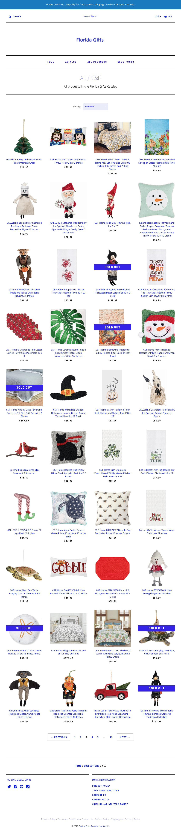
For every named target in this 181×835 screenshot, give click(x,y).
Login (86, 16)
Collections (92, 766)
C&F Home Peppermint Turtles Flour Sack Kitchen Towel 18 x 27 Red (68, 293)
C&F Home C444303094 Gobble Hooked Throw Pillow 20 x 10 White (68, 592)
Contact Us (99, 795)
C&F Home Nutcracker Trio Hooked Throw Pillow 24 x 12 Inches (68, 161)
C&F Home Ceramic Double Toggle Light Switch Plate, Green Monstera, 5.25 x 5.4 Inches (68, 353)
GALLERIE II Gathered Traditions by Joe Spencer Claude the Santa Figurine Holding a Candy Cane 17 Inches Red (68, 227)
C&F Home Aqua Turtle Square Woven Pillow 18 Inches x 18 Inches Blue (68, 533)
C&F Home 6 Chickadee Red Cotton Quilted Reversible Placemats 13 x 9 (24, 353)
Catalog (71, 62)
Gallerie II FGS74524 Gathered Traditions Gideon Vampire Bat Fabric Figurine (24, 714)
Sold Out (112, 267)
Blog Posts (126, 62)
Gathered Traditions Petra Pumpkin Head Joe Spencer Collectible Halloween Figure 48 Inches (68, 714)
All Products (97, 62)
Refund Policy (101, 799)
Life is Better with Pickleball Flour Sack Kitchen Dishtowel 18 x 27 (156, 471)
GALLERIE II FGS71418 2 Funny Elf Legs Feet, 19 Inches (24, 531)
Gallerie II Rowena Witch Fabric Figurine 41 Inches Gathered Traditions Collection (157, 714)
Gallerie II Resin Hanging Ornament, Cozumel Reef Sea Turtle (157, 652)
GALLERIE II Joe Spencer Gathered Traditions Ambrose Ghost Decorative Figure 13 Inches (24, 226)
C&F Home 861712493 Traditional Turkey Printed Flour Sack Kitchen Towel (112, 353)
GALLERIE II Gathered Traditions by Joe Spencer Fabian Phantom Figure (157, 413)
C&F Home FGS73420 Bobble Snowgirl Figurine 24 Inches (157, 592)
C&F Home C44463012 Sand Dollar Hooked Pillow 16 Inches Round (24, 652)
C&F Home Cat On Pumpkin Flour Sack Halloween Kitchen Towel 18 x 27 (113, 413)
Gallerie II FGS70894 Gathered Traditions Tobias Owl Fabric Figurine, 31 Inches (24, 293)
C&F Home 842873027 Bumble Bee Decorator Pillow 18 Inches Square (113, 531)
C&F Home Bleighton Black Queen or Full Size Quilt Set (68, 652)
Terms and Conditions (105, 790)
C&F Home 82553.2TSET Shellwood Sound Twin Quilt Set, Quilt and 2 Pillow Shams (112, 654)
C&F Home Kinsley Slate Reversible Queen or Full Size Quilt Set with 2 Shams (24, 413)
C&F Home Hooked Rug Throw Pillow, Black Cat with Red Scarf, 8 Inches (68, 473)
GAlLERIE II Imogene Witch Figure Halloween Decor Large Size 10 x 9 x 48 (112, 293)
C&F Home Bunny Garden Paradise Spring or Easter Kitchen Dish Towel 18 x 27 (156, 163)
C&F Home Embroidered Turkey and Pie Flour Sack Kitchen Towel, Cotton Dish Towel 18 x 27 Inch (156, 293)
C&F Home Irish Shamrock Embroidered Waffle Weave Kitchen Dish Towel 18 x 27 (112, 473)
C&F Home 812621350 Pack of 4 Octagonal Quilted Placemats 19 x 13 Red (112, 593)
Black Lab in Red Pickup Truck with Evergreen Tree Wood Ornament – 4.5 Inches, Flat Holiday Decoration (112, 714)
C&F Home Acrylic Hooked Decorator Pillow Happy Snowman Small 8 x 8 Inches (156, 353)
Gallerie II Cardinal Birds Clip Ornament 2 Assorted (24, 471)
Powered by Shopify (100, 826)
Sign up (94, 16)
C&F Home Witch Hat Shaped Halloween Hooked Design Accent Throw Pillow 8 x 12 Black (68, 413)
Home (50, 62)
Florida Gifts (84, 826)
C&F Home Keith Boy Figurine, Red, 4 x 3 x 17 (113, 224)
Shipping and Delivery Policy (110, 804)
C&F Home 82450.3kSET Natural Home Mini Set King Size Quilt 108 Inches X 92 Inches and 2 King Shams (112, 164)
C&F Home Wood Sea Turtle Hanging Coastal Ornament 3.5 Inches (24, 593)
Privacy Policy (101, 786)
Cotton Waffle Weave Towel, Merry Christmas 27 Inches (156, 531)
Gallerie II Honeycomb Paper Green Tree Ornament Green (24, 161)
